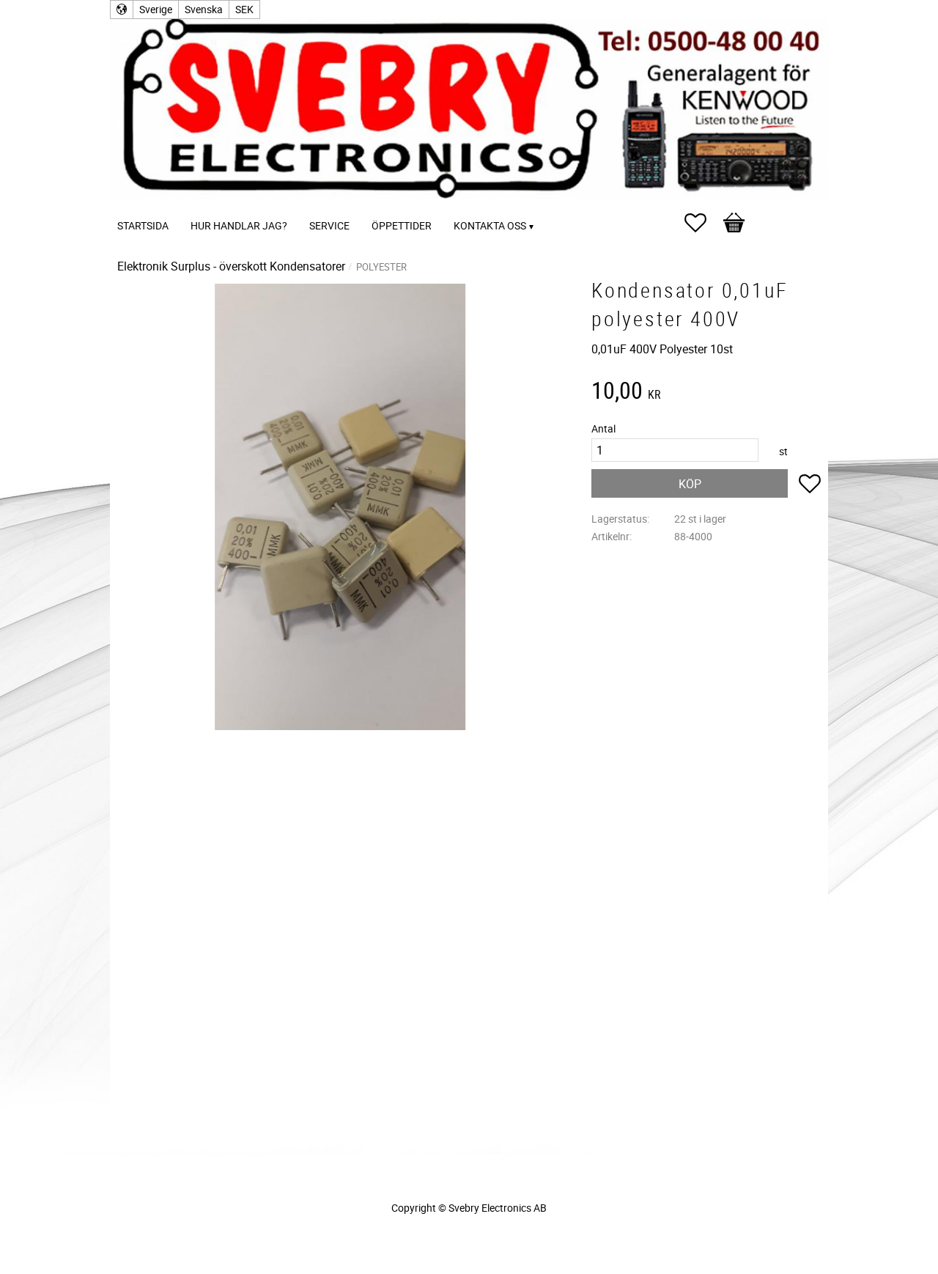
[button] (702, 223)
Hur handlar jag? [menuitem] (239, 225)
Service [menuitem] (329, 225)
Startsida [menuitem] (143, 225)
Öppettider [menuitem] (402, 225)
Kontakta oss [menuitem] (490, 225)
